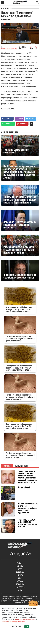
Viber (20, 119)
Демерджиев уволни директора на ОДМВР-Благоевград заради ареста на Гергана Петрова (19, 199)
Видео (20, 590)
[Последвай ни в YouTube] (23, 554)
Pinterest (23, 124)
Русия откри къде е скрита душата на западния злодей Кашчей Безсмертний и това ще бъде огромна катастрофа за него (28, 476)
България (20, 563)
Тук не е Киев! (24, 487)
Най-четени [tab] (7, 466)
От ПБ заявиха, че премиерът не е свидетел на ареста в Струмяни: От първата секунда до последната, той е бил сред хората (19, 172)
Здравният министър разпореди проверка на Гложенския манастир (19, 224)
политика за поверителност (13, 621)
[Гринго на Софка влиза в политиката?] (20, 145)
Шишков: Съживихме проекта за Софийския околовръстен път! (19, 276)
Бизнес (20, 575)
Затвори (16, 626)
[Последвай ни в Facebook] (12, 554)
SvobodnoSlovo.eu (9, 48)
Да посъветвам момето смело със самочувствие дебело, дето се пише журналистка (27, 508)
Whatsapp (9, 124)
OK (26, 626)
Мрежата (20, 581)
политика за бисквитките (25, 619)
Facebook (8, 119)
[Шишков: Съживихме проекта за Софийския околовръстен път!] (20, 270)
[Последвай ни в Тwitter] (28, 554)
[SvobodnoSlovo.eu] (20, 546)
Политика (6, 8)
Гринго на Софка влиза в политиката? (16, 151)
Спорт (20, 578)
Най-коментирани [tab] (21, 466)
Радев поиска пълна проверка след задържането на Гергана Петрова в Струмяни (18, 249)
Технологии (20, 587)
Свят (20, 569)
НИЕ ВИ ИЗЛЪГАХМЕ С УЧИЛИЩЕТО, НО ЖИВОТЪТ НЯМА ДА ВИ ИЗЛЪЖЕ (27, 523)
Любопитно (20, 584)
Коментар (20, 566)
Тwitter (32, 119)
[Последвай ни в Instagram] (18, 554)
